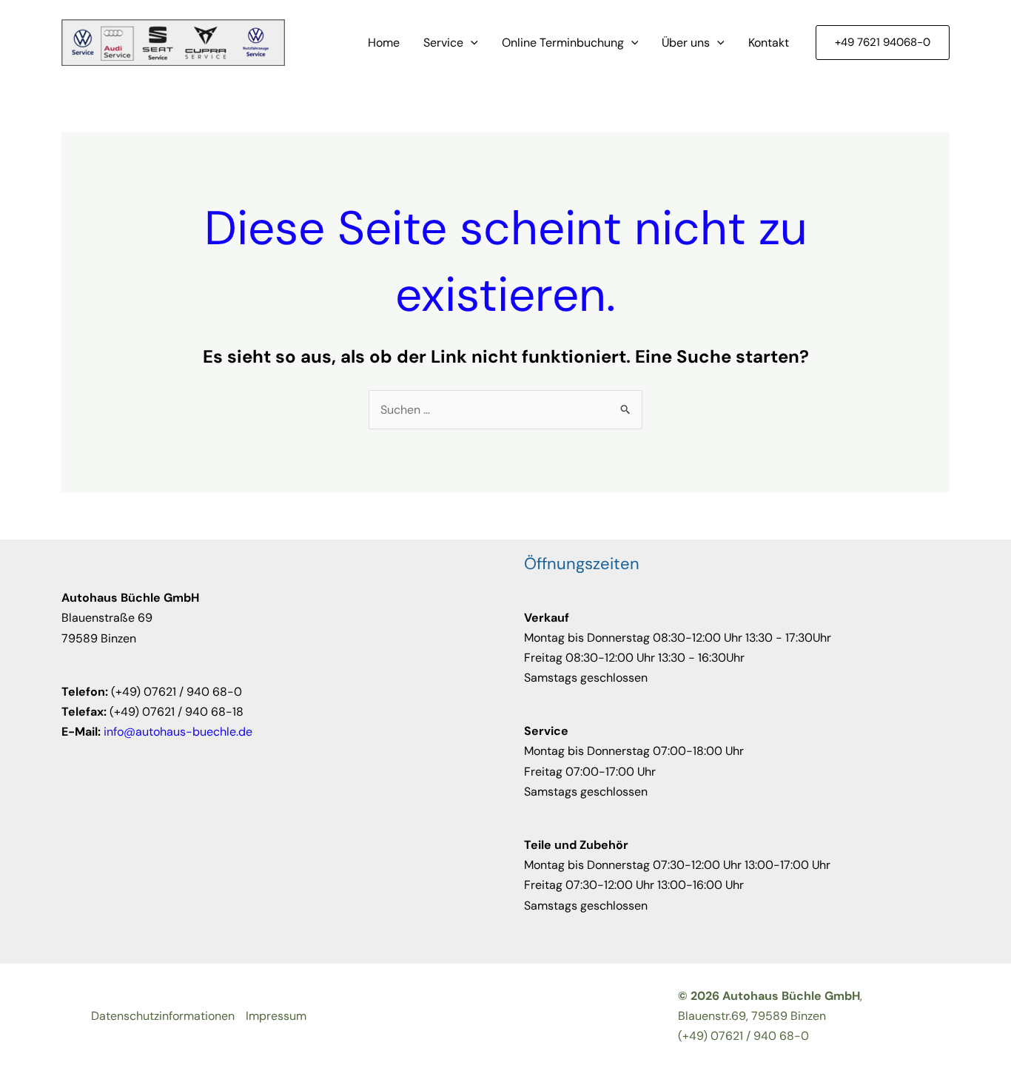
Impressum (276, 1016)
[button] (470, 43)
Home (384, 42)
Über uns (686, 42)
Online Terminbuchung (563, 42)
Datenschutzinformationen (163, 1016)
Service (443, 42)
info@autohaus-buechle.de (178, 731)
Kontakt (768, 42)
